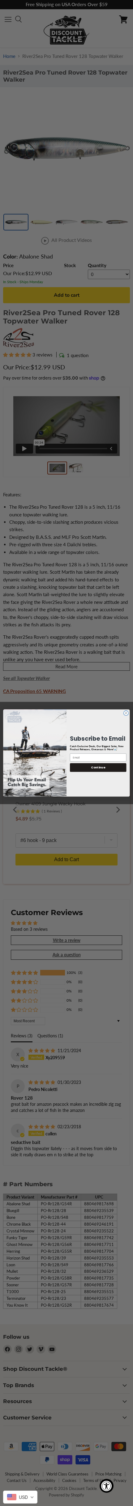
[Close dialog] (126, 713)
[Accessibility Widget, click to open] (107, 1486)
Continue (98, 767)
